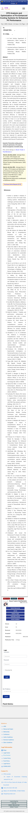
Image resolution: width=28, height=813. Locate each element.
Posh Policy (6, 761)
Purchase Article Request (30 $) (12, 184)
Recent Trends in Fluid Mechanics (18, 601)
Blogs (4, 750)
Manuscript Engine (8, 729)
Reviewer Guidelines (8, 739)
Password (6, 660)
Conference (6, 734)
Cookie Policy (7, 758)
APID (4, 726)
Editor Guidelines (7, 742)
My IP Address (6, 689)
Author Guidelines (8, 737)
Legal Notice (6, 763)
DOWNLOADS (6, 766)
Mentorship (6, 731)
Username (6, 652)
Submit (6, 696)
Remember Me (8, 670)
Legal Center (6, 753)
